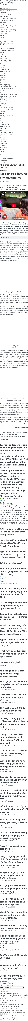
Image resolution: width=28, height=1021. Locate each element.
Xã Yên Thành (15, 524)
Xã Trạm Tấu (17, 509)
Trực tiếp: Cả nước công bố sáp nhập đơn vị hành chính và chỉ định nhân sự (13, 780)
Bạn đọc (2, 45)
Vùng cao (3, 75)
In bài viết (3, 187)
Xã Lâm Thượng (11, 520)
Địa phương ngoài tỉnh (7, 505)
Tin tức (3, 170)
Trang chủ (3, 13)
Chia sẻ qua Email (12, 187)
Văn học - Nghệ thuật (7, 49)
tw (5, 989)
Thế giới (2, 66)
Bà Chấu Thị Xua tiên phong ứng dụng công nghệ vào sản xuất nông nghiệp (13, 835)
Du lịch (2, 54)
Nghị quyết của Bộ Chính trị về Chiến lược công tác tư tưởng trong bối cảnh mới (13, 554)
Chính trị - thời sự (5, 14)
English (2, 5)
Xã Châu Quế (6, 516)
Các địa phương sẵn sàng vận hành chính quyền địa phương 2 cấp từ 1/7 (12, 939)
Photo (2, 151)
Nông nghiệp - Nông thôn (8, 26)
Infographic (4, 157)
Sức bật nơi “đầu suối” (11, 563)
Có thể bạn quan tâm (8, 583)
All (0, 81)
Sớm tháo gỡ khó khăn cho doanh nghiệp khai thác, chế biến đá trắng (14, 571)
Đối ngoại (3, 22)
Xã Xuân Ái (21, 518)
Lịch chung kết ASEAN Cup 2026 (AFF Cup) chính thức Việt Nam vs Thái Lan (13, 473)
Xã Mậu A (15, 518)
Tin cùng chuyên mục (8, 676)
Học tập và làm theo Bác (8, 18)
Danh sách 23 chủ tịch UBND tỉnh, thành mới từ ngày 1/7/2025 (13, 697)
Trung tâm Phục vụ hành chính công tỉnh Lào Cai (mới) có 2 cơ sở (12, 875)
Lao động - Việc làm (6, 41)
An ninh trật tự (4, 58)
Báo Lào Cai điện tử (6, 8)
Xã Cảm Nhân (6, 524)
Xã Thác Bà (24, 524)
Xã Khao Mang (8, 507)
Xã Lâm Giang (15, 516)
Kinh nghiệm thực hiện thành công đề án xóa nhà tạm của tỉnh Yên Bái (14, 684)
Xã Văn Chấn (11, 513)
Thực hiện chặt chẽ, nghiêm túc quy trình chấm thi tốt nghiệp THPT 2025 (13, 915)
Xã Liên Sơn (15, 511)
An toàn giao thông (6, 62)
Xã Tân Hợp (8, 518)
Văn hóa (2, 47)
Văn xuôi (2, 117)
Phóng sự (3, 68)
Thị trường (3, 33)
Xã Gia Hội (22, 511)
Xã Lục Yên (19, 520)
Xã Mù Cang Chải (18, 507)
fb (0, 6)
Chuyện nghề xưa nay (7, 50)
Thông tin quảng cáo (6, 159)
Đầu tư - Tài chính (5, 32)
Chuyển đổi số (4, 69)
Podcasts (3, 155)
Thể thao (3, 64)
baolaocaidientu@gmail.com (13, 1004)
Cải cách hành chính (6, 43)
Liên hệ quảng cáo (14, 3)
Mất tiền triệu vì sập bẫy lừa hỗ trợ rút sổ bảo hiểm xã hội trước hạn (14, 809)
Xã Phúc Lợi (16, 522)
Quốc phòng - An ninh (7, 20)
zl (3, 6)
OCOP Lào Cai (4, 28)
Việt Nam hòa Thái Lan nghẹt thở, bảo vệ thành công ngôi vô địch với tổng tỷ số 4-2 (14, 462)
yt (2, 6)
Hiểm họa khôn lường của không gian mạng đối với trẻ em (13, 822)
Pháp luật (3, 56)
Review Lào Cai (5, 71)
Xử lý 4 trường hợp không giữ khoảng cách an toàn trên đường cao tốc (14, 532)
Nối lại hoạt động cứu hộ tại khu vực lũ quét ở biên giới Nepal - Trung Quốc (13, 543)
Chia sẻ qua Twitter (21, 185)
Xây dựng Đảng (5, 16)
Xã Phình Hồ (8, 511)
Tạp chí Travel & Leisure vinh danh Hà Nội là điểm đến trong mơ (13, 642)
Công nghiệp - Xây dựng (8, 30)
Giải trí (2, 52)
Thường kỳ (3, 77)
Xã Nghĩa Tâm (14, 514)
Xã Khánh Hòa (7, 522)
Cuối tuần (3, 79)
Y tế (1, 39)
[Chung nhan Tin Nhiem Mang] (10, 1020)
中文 (6, 5)
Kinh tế (2, 24)
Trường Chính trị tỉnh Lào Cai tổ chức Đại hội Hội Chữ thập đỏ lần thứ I (14, 617)
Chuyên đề (3, 161)
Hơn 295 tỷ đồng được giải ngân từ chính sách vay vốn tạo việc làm (13, 654)
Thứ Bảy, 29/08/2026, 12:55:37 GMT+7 (11, 1)
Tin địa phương (6, 503)
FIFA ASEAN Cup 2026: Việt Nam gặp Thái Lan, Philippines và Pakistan (12, 493)
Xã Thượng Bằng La (22, 513)
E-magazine (4, 153)
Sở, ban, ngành (20, 505)
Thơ (1, 119)
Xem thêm (3, 946)
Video (2, 149)
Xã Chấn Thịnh (5, 514)
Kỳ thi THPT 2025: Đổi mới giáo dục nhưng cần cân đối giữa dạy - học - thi (13, 902)
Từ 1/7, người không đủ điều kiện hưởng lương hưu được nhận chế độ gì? (13, 888)
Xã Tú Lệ (10, 509)
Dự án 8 (2, 162)
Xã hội (2, 35)
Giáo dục (3, 37)
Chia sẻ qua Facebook (7, 185)
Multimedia (3, 147)
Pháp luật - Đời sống (6, 60)
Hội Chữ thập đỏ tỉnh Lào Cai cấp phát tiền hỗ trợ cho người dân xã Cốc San (14, 605)
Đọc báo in (3, 73)
